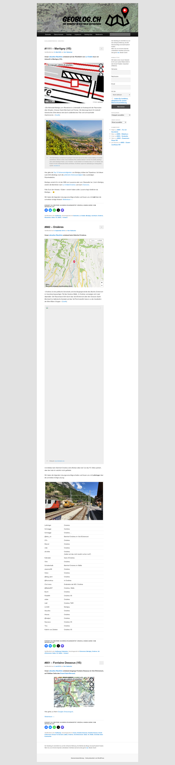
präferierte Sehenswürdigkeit (73, 175)
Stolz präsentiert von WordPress (94, 758)
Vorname (114, 69)
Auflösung (58, 215)
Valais (53, 217)
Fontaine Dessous (82, 733)
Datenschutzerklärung (77, 758)
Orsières (100, 215)
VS (56, 217)
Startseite (48, 34)
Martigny (88, 215)
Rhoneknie (48, 217)
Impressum (78, 34)
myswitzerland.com (59, 461)
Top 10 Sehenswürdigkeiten (63, 172)
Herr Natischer (68, 52)
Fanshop (68, 34)
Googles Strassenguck (65, 711)
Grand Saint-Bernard (67, 673)
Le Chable (89, 57)
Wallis (59, 217)
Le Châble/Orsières (69, 185)
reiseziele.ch (56, 165)
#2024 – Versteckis (122, 136)
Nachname (114, 76)
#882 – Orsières (54, 227)
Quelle (57, 115)
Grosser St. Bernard (57, 734)
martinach (94, 215)
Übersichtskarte (58, 34)
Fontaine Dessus (93, 733)
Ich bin (113, 91)
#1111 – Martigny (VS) (58, 48)
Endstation (65, 651)
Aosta (74, 733)
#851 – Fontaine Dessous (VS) (63, 662)
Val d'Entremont (78, 734)
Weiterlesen (67, 199)
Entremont (83, 651)
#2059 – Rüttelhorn (122, 134)
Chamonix (85, 185)
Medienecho (99, 34)
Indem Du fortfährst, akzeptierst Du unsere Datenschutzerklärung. (119, 101)
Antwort (65, 217)
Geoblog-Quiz (88, 34)
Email (113, 84)
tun (118, 52)
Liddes (66, 734)
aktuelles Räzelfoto (56, 57)
